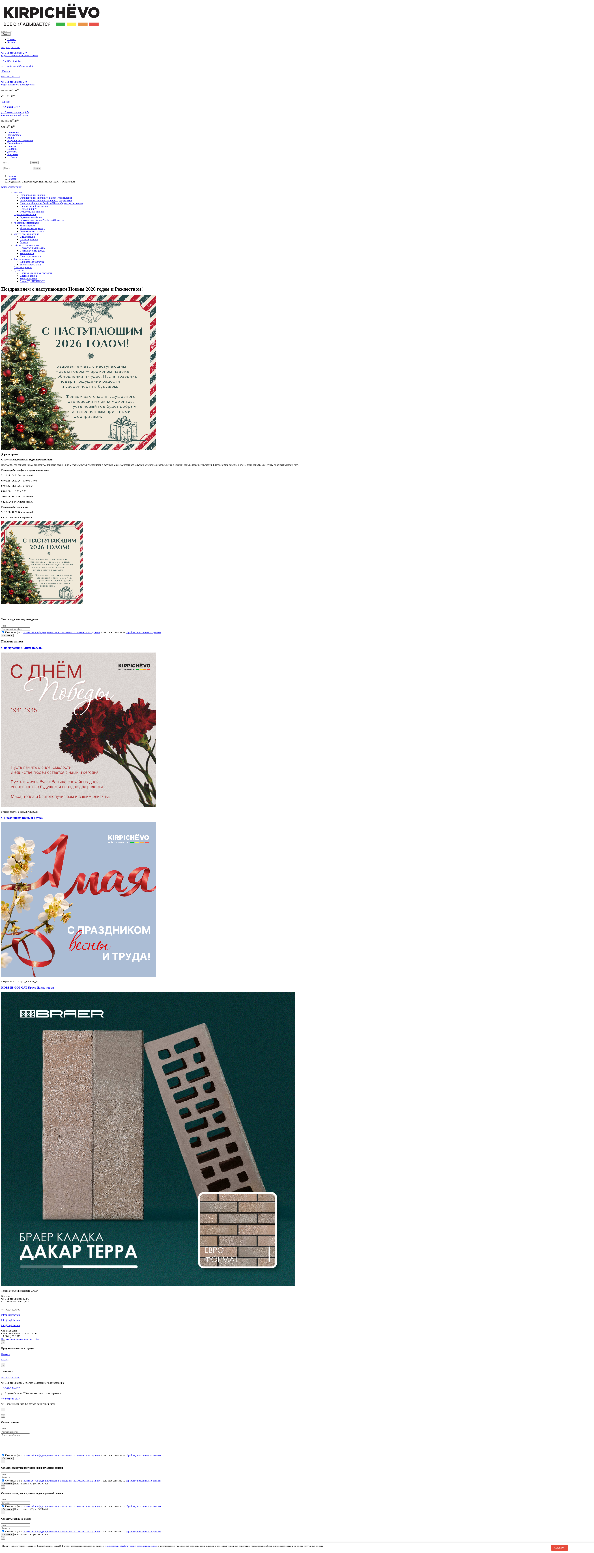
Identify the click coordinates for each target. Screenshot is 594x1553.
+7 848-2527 (10, 107)
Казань (11, 42)
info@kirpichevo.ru (10, 1315)
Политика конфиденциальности (18, 1339)
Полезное (12, 148)
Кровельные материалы (26, 222)
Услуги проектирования (20, 140)
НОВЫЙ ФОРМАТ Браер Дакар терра (27, 987)
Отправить (7, 635)
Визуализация (27, 236)
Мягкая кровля (27, 225)
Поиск (13, 157)
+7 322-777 (10, 76)
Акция (10, 137)
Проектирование (29, 239)
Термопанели (27, 253)
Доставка (12, 151)
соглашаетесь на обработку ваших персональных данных (131, 1546)
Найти (34, 163)
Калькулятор (14, 135)
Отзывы (24, 242)
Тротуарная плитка (24, 259)
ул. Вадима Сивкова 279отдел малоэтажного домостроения (19, 54)
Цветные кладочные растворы (36, 273)
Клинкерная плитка (30, 256)
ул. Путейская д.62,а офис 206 (17, 66)
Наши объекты (15, 143)
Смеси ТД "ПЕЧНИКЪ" (32, 281)
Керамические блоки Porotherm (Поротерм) (42, 220)
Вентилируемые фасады (32, 250)
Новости (12, 146)
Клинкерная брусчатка (32, 261)
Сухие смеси (20, 270)
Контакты (12, 154)
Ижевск (11, 39)
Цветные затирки (29, 275)
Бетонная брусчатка (30, 264)
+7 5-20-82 (11, 60)
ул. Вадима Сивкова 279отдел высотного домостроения (17, 83)
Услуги (39, 1339)
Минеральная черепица (32, 228)
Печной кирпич (28, 209)
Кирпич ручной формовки (34, 206)
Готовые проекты (23, 267)
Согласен (559, 1547)
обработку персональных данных (143, 632)
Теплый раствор (28, 278)
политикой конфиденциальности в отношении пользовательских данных (61, 632)
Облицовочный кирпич (32, 195)
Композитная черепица (32, 231)
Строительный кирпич (32, 211)
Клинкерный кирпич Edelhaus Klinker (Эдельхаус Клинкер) (51, 203)
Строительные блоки (25, 214)
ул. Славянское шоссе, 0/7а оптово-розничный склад (15, 113)
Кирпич (18, 192)
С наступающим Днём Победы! (22, 647)
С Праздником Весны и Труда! (22, 817)
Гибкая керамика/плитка (26, 245)
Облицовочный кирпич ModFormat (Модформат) (46, 200)
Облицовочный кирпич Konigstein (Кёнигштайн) (46, 197)
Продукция (13, 132)
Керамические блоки (31, 217)
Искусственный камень (32, 248)
